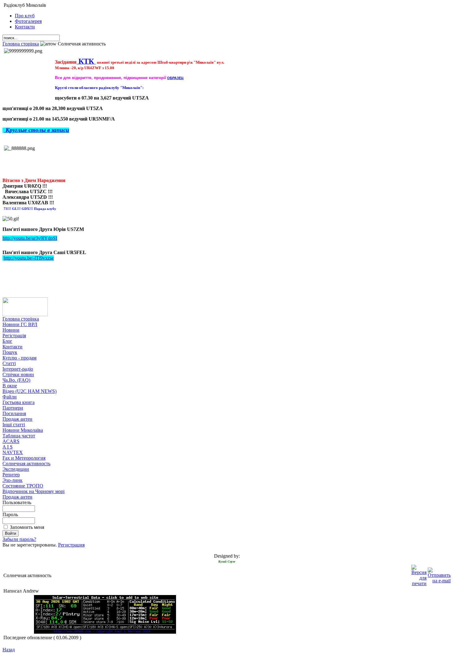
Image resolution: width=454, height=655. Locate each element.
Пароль (10, 514)
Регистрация (71, 544)
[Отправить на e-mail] (439, 573)
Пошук (9, 352)
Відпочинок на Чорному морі (33, 491)
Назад (8, 649)
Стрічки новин (18, 374)
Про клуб (25, 15)
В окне (9, 385)
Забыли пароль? (19, 539)
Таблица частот (18, 435)
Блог (7, 341)
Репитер (11, 474)
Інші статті (13, 424)
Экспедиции (15, 469)
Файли (9, 396)
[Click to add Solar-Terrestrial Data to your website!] (105, 632)
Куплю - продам (19, 357)
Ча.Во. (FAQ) (16, 380)
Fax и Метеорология (23, 458)
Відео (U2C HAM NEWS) (29, 391)
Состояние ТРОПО (22, 485)
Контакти (25, 26)
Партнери (12, 407)
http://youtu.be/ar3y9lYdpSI (29, 238)
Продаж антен (17, 419)
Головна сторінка (20, 43)
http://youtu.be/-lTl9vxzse (29, 258)
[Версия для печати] (419, 573)
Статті (9, 363)
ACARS (10, 441)
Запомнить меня (27, 527)
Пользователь (16, 502)
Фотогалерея (28, 21)
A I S (7, 446)
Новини (10, 330)
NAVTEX (12, 452)
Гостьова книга (18, 402)
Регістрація (14, 335)
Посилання (14, 413)
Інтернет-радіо (17, 369)
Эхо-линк (12, 480)
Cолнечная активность (26, 463)
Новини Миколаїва (22, 430)
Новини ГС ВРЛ (19, 324)
